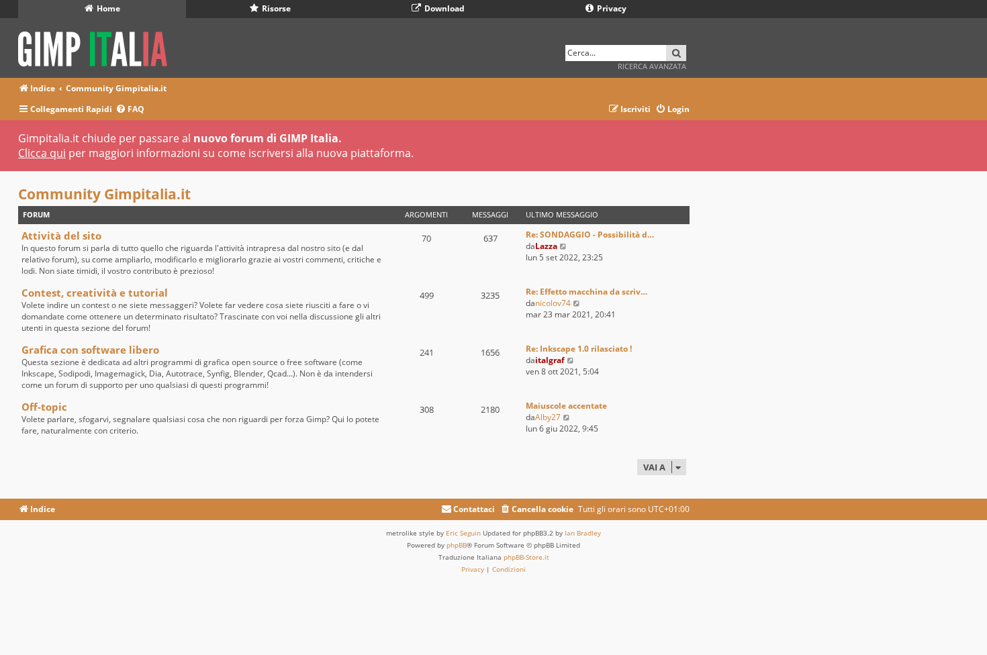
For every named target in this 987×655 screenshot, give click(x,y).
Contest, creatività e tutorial (94, 292)
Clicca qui (42, 153)
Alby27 (548, 417)
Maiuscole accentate (566, 405)
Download (443, 8)
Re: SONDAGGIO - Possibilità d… (590, 234)
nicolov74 (553, 303)
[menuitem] (129, 110)
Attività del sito (61, 235)
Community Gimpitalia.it (104, 194)
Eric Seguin (463, 533)
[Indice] (97, 46)
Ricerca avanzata (652, 66)
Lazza (546, 246)
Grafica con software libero (90, 349)
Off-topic (44, 406)
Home (107, 8)
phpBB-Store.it (526, 557)
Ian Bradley (583, 533)
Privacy (610, 8)
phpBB (456, 545)
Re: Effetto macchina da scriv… (586, 291)
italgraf (550, 360)
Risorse (275, 8)
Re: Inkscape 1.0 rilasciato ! (579, 348)
